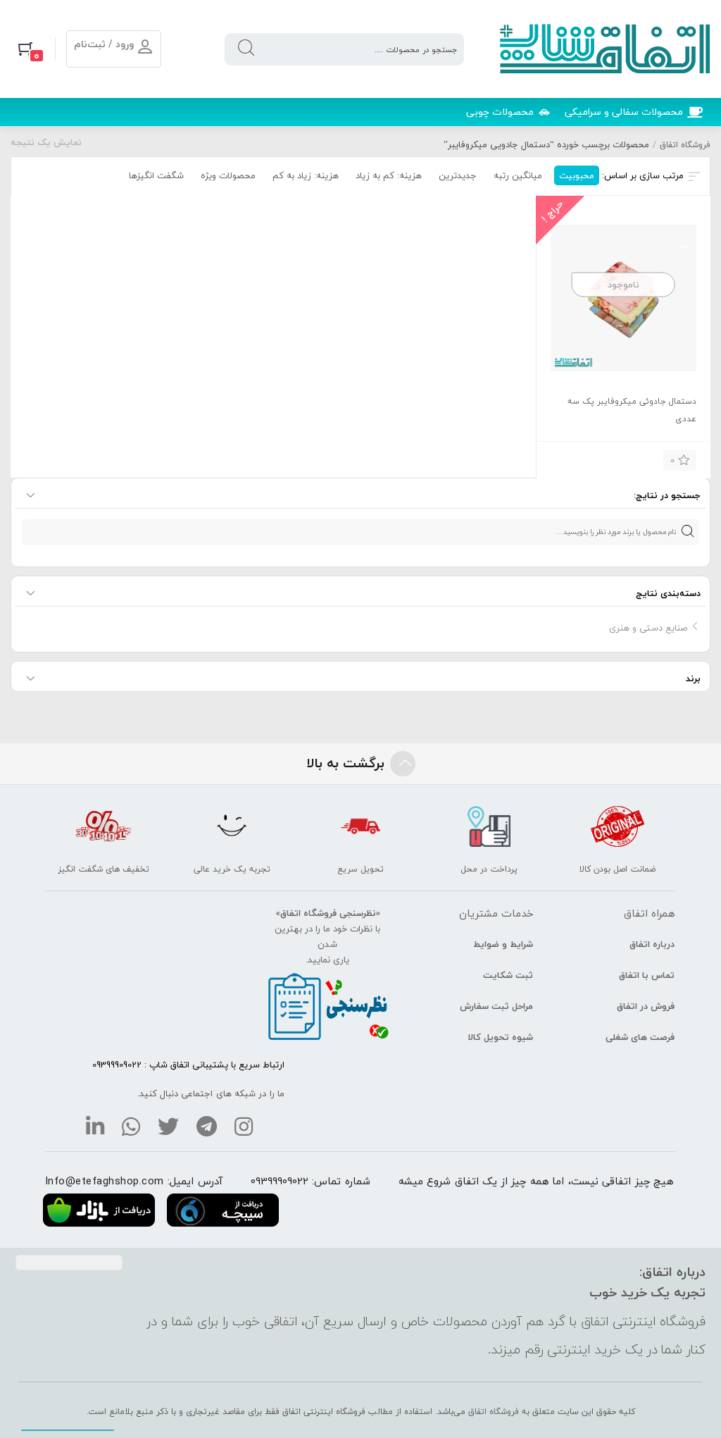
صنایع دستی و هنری (648, 628)
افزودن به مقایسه (570, 458)
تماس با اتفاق (647, 975)
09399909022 (279, 1181)
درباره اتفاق (652, 944)
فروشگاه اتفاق (685, 144)
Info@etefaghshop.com (104, 1181)
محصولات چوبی (500, 111)
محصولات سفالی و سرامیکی (624, 111)
